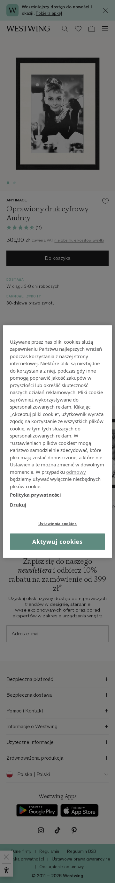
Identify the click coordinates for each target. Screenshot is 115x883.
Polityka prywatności (35, 494)
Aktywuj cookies (57, 541)
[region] (57, 441)
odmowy (76, 471)
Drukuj (18, 504)
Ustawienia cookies (57, 523)
